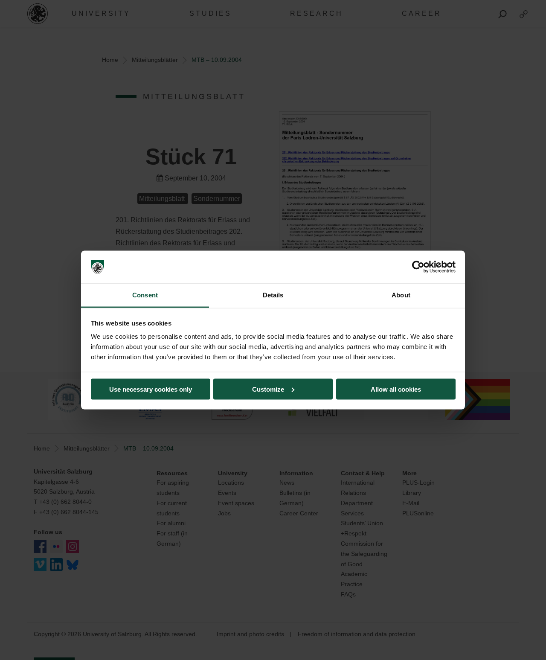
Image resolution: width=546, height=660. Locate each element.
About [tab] (401, 295)
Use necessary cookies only (150, 389)
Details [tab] (273, 295)
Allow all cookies (396, 389)
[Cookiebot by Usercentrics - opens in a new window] (418, 267)
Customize (268, 389)
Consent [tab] (145, 295)
